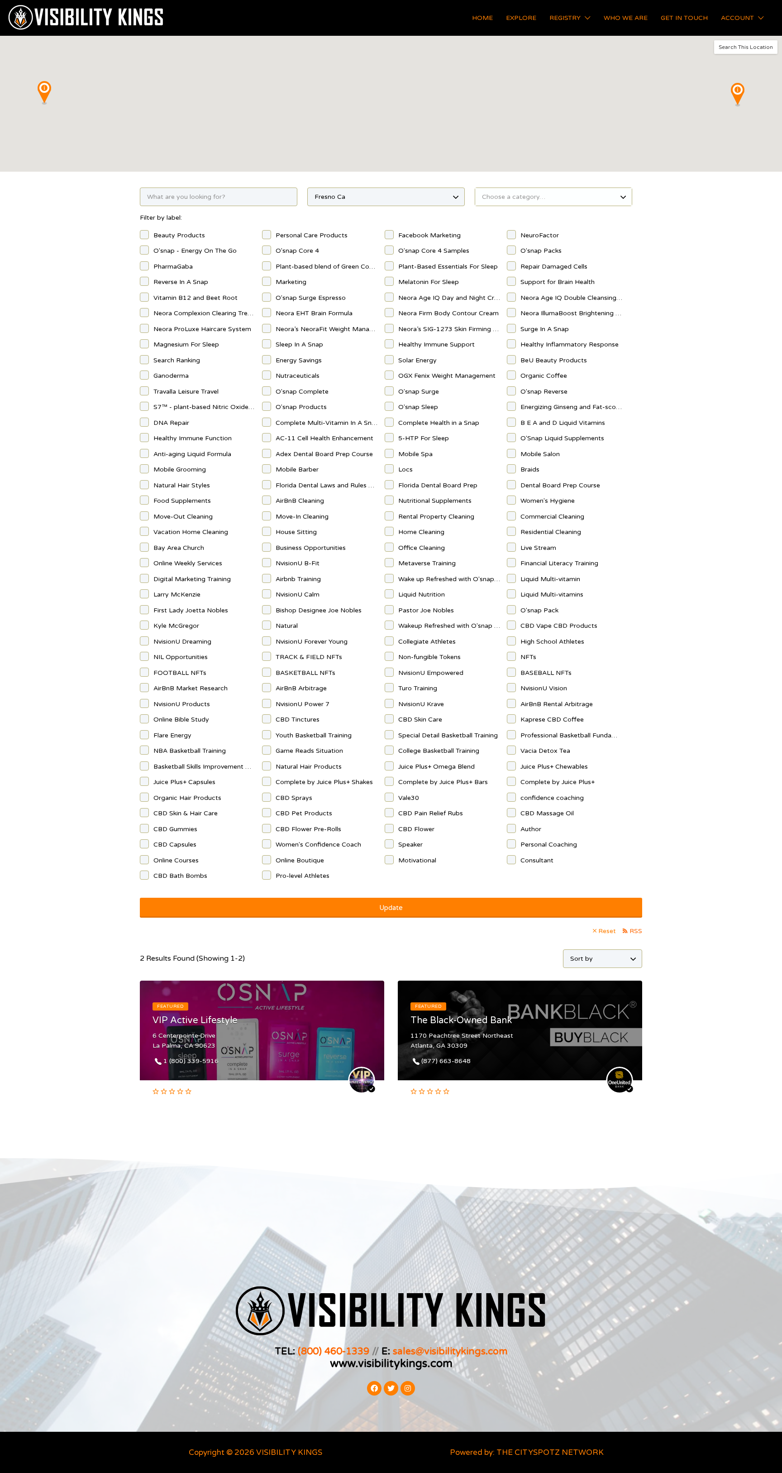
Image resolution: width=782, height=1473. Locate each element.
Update (391, 908)
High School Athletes (552, 641)
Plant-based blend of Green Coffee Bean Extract (326, 266)
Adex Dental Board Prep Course (324, 454)
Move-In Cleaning (302, 516)
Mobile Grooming (179, 469)
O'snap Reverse (543, 391)
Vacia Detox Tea (545, 751)
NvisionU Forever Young (312, 641)
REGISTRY (565, 18)
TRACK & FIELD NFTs (309, 657)
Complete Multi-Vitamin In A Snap (326, 423)
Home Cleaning (421, 532)
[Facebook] (374, 1388)
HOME (482, 18)
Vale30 (408, 798)
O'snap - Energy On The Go (195, 251)
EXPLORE (521, 18)
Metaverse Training (427, 563)
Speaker (410, 844)
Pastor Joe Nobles (426, 610)
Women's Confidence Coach (318, 844)
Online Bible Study (181, 719)
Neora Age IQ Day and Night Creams (449, 298)
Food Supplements (182, 501)
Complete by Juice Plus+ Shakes (324, 782)
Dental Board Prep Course (560, 485)
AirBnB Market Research (190, 688)
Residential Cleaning (550, 532)
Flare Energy (172, 735)
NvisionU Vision (543, 688)
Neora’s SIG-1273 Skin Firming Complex (449, 329)
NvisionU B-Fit (297, 563)
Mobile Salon (540, 454)
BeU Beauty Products (553, 360)
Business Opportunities (311, 548)
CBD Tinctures (297, 719)
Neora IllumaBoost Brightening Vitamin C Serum (571, 313)
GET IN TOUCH (684, 18)
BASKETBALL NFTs (305, 673)
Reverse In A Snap (180, 282)
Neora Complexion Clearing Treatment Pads (204, 313)
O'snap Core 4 (297, 251)
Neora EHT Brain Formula (314, 313)
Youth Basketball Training (314, 735)
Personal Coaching (548, 844)
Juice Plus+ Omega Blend (436, 766)
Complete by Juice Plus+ (557, 782)
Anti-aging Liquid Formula (192, 454)
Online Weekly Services (187, 563)
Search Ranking (176, 360)
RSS (635, 931)
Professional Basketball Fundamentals (571, 735)
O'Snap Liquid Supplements (562, 438)
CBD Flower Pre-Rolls (308, 829)
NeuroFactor (539, 235)
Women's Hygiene (547, 501)
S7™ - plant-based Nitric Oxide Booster (204, 407)
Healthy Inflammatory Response (569, 344)
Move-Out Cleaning (183, 516)
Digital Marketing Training (192, 579)
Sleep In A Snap (299, 344)
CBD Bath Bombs (180, 876)
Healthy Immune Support (436, 344)
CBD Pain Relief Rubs (430, 813)
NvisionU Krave (421, 704)
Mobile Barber (297, 469)
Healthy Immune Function (192, 438)
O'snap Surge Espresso (311, 298)
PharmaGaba (173, 266)
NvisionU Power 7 (302, 704)
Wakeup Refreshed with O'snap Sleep (449, 626)
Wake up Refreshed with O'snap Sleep (449, 579)
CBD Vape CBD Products (558, 626)
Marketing (291, 282)
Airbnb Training (298, 579)
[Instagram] (408, 1388)
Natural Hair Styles (181, 485)
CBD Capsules (174, 844)
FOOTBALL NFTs (179, 673)
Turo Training (417, 688)
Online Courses (176, 860)
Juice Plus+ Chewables (554, 766)
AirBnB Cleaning (300, 501)
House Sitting (296, 532)
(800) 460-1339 (333, 1351)
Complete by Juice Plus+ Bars (443, 782)
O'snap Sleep (418, 407)
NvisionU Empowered (430, 673)
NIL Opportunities (180, 657)
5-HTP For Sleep (423, 438)
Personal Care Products (312, 235)
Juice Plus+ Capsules (184, 782)
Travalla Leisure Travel (186, 391)
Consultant (536, 860)
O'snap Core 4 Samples (433, 251)
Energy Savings (299, 360)
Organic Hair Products (187, 798)
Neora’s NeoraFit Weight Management (326, 329)
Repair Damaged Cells (553, 266)
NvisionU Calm (297, 594)
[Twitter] (391, 1388)
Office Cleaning (421, 548)
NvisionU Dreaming (182, 641)
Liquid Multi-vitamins (551, 594)
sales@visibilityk (429, 1351)
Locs (405, 469)
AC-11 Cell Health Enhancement (324, 438)
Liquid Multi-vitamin (550, 579)
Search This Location (746, 47)
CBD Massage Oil (547, 813)
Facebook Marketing (429, 235)
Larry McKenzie (176, 594)
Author (530, 829)
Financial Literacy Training (559, 563)
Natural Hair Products (309, 766)
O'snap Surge (418, 391)
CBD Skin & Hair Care (185, 813)
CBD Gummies (175, 829)
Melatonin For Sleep (428, 282)
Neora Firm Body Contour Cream (448, 313)
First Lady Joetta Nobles (190, 610)
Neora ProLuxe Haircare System (202, 329)
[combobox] (553, 197)
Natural (287, 626)
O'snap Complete (302, 391)
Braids (529, 469)
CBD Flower (416, 829)
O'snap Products (301, 407)
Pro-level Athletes (302, 876)
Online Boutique (300, 860)
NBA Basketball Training (189, 751)
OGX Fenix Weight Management (447, 376)
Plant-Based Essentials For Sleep (448, 266)
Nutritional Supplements (435, 501)
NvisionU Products (181, 704)
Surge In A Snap (544, 329)
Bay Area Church (178, 548)
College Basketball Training (438, 751)
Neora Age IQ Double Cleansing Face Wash (571, 298)
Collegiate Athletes (427, 641)
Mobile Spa (415, 454)
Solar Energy (417, 360)
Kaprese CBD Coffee (552, 719)
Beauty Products (179, 235)
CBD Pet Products (304, 813)
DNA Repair (171, 423)
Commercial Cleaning (552, 516)
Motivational (417, 860)
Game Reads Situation (309, 751)
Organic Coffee (543, 376)
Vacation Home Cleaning (190, 532)
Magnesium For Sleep (186, 344)
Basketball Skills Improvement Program (204, 766)
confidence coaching (552, 798)
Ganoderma (171, 376)
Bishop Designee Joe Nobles (319, 610)
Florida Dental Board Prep (437, 485)
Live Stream (538, 548)
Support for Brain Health (557, 282)
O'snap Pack (539, 610)
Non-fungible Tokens (429, 657)
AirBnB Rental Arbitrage (556, 704)
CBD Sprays (294, 798)
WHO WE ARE (626, 18)
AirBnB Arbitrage (301, 688)
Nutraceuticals (297, 376)
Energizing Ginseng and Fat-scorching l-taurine (571, 407)
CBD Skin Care (420, 719)
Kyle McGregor (176, 626)
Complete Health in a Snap (438, 423)
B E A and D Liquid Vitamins (562, 423)
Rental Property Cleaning (436, 516)
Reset (607, 931)
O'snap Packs (541, 251)
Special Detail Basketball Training (448, 735)
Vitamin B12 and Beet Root (195, 298)
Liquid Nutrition (421, 594)
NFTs (528, 657)
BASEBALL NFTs (546, 673)
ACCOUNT (737, 18)
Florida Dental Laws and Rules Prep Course (326, 485)
